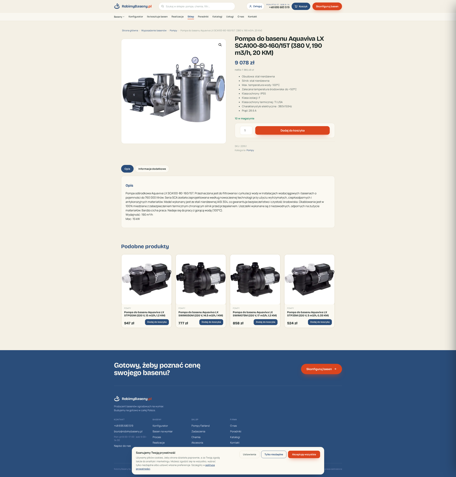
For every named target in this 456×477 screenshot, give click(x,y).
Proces (157, 437)
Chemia (195, 437)
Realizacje (178, 16)
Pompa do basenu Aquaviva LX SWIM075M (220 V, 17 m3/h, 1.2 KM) (255, 314)
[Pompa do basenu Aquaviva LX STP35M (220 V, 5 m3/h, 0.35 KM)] (309, 279)
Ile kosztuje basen (157, 16)
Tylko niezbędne (274, 454)
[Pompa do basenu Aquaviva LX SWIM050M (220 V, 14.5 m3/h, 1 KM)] (201, 279)
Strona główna (130, 30)
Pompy (173, 30)
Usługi (230, 16)
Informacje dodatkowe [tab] (152, 168)
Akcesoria (197, 442)
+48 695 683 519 (123, 425)
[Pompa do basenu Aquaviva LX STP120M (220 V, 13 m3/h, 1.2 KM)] (146, 279)
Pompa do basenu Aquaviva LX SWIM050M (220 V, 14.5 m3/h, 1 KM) (200, 314)
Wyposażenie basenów (154, 30)
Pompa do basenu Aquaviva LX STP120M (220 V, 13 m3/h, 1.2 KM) (144, 314)
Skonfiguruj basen (327, 6)
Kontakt (252, 16)
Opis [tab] (127, 168)
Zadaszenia (198, 431)
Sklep (191, 16)
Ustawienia (249, 454)
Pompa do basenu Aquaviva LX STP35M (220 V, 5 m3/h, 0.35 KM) (308, 314)
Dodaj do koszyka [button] (157, 321)
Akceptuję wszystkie (304, 454)
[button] (220, 45)
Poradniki (203, 16)
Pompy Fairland (200, 425)
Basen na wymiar (163, 431)
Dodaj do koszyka (293, 130)
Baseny (118, 16)
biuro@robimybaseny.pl (128, 431)
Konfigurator (136, 16)
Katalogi (217, 16)
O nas (241, 16)
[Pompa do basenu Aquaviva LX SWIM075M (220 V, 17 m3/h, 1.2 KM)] (255, 279)
